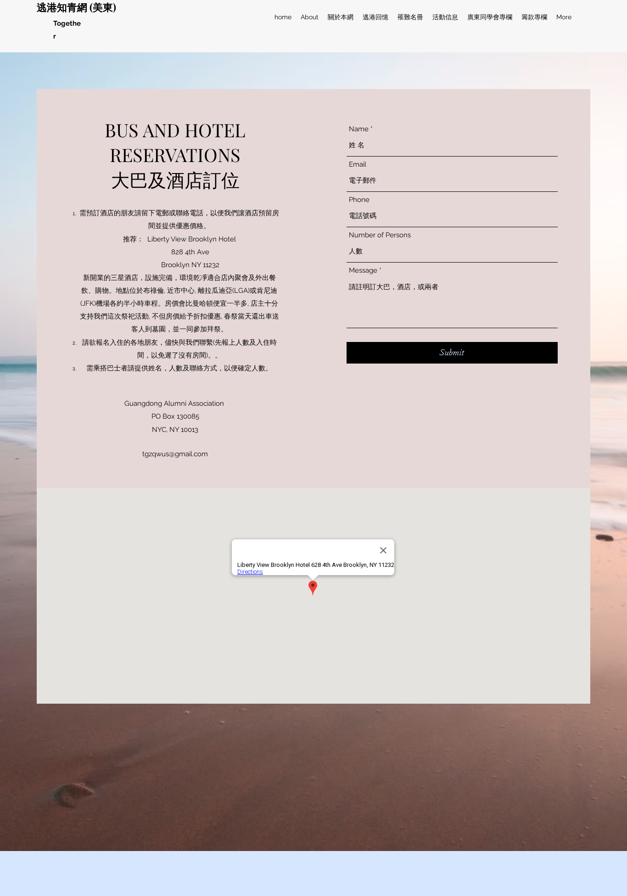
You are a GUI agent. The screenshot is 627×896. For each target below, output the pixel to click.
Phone (359, 199)
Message (363, 270)
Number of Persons (380, 235)
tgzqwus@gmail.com (175, 454)
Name (359, 129)
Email (357, 164)
